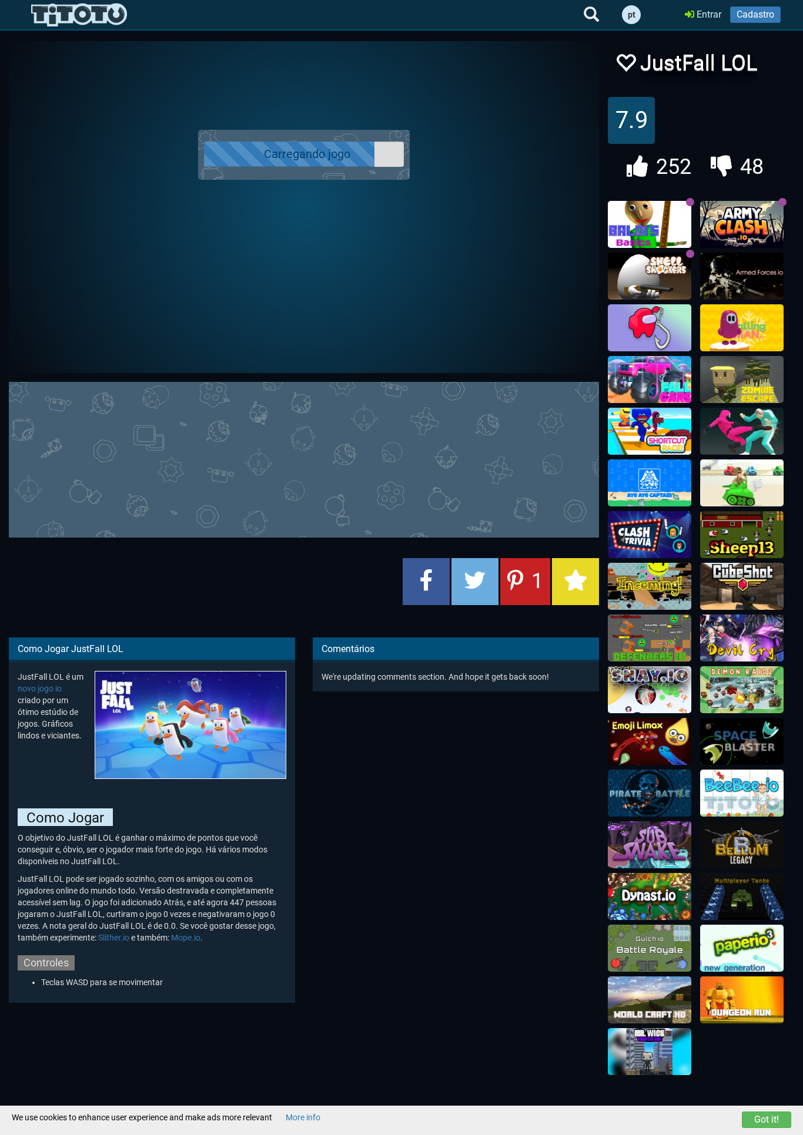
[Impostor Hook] (649, 327)
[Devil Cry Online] (742, 637)
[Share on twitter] (474, 581)
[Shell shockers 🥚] (649, 276)
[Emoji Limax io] (649, 741)
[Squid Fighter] (742, 431)
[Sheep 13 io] (742, 534)
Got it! (766, 1119)
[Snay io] (649, 689)
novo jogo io (40, 688)
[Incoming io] (649, 586)
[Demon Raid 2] (742, 689)
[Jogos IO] (79, 14)
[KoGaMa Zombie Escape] (742, 379)
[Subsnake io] (649, 844)
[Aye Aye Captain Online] (649, 482)
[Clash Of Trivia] (649, 534)
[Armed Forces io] (742, 276)
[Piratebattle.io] (649, 793)
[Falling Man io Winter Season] (742, 327)
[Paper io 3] (742, 948)
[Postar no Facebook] (426, 581)
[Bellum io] (742, 844)
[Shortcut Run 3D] (649, 431)
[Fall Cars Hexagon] (649, 379)
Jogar (311, 155)
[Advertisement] (304, 458)
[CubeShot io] (742, 586)
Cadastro (755, 14)
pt (631, 14)
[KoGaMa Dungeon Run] (742, 999)
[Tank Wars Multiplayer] (742, 482)
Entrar (707, 14)
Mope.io (185, 937)
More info (303, 1117)
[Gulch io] (649, 948)
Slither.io (113, 937)
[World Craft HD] (649, 999)
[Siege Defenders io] (649, 637)
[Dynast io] (649, 896)
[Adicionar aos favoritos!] (625, 66)
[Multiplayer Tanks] (742, 896)
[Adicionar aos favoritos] (575, 581)
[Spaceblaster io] (742, 741)
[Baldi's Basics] (649, 224)
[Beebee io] (742, 793)
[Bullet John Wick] (649, 1051)
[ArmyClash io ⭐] (742, 224)
